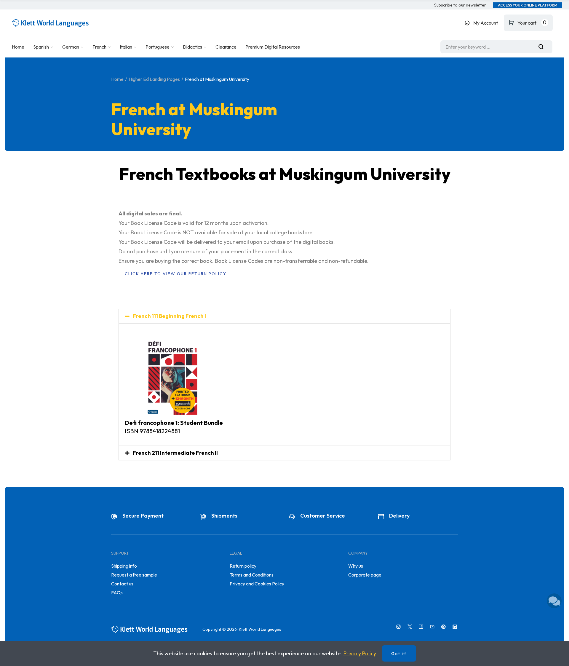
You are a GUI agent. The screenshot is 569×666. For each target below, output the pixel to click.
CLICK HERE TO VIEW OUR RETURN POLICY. (176, 273)
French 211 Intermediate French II (175, 452)
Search (543, 47)
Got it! (399, 653)
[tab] (284, 316)
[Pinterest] (443, 627)
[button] (460, 5)
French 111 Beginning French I (169, 316)
